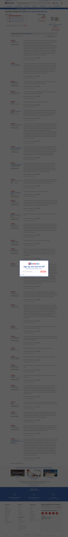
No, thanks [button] (22, 274)
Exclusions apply (32, 275)
